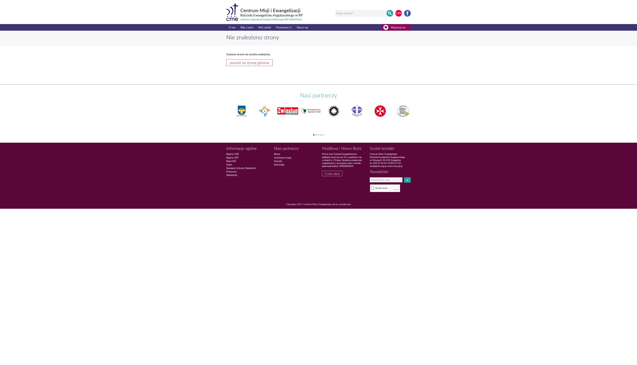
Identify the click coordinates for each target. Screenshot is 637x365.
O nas (232, 27)
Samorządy (279, 164)
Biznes (277, 153)
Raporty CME (232, 153)
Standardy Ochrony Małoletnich (241, 168)
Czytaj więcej (332, 173)
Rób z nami (247, 27)
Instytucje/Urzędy (282, 157)
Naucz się (302, 27)
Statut (229, 164)
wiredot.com (345, 204)
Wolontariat (231, 175)
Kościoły (278, 161)
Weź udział (264, 27)
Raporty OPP (232, 157)
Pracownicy (231, 171)
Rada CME (231, 161)
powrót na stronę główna (249, 62)
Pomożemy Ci (284, 27)
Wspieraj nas (398, 27)
